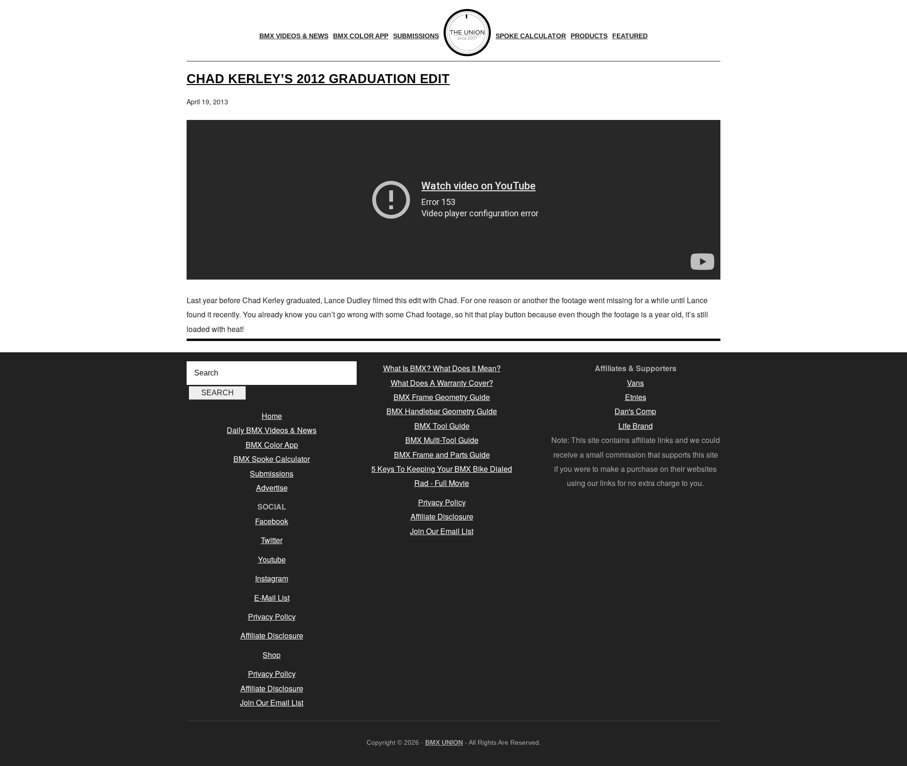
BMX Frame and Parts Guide (442, 454)
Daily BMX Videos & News (272, 430)
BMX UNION (444, 742)
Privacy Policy (272, 616)
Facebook (271, 521)
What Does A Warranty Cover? (442, 382)
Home (272, 415)
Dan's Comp (635, 411)
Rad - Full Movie (441, 482)
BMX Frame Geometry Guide (442, 397)
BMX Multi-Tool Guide (442, 439)
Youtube (272, 559)
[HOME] (467, 32)
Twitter (271, 540)
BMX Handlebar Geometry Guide (441, 411)
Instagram (271, 578)
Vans (635, 382)
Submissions (271, 473)
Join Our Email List (271, 702)
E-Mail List (272, 597)
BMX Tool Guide (442, 425)
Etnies (635, 397)
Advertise (272, 487)
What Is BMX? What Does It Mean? (442, 368)
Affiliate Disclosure (271, 635)
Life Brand (635, 425)
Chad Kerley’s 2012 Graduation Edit (318, 78)
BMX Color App (272, 444)
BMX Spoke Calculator (271, 458)
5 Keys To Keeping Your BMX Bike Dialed (441, 468)
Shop (272, 654)
